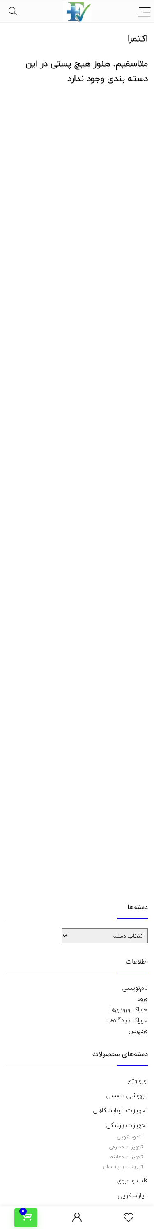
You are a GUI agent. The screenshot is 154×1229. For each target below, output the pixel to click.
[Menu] (144, 11)
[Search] (13, 11)
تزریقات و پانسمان (123, 1166)
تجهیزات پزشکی (127, 1125)
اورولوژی (137, 1080)
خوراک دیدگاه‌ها (127, 1020)
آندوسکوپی (130, 1137)
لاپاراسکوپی (133, 1195)
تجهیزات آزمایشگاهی (120, 1110)
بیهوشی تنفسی (127, 1095)
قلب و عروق (132, 1180)
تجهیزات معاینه (126, 1156)
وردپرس (138, 1030)
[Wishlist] (128, 1218)
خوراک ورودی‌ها (128, 1009)
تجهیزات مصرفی (126, 1147)
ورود (142, 998)
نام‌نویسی (135, 987)
